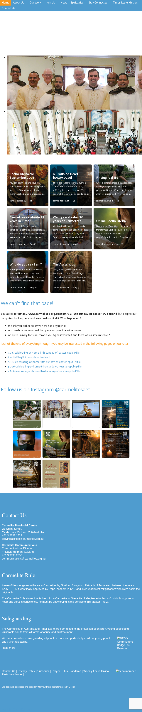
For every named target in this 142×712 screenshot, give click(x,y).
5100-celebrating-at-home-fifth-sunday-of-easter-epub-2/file (44, 362)
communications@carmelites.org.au (23, 558)
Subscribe (43, 671)
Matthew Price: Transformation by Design (56, 687)
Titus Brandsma (71, 671)
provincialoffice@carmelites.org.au (22, 538)
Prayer (56, 671)
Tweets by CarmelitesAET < (16, 709)
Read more (8, 647)
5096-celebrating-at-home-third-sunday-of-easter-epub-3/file (45, 366)
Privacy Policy (26, 671)
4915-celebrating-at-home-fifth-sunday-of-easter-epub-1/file (44, 352)
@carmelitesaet (72, 389)
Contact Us (9, 671)
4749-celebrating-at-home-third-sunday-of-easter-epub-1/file (44, 371)
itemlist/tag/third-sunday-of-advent (29, 357)
